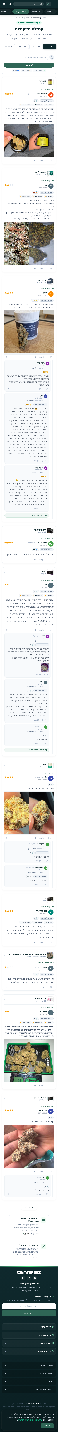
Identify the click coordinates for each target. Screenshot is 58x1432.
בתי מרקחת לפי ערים (44, 1389)
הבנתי (47, 1425)
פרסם (28, 65)
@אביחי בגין (32, 1182)
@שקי (33, 473)
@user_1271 (32, 849)
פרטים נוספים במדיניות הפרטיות (30, 1420)
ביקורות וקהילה (20, 11)
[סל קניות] (3, 4)
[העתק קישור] (35, 160)
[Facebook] (29, 1278)
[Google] (35, 1278)
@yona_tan (31, 687)
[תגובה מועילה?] (45, 389)
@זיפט (34, 368)
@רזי (34, 641)
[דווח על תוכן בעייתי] (6, 160)
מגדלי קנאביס (47, 1365)
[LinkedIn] (23, 1278)
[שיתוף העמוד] (9, 4)
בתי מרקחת (36, 11)
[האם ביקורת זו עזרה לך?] (50, 160)
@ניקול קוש (31, 401)
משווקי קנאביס (46, 1373)
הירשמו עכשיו (29, 1313)
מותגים (50, 1381)
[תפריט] (54, 4)
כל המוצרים (50, 11)
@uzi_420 (31, 872)
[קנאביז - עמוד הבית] (48, 4)
